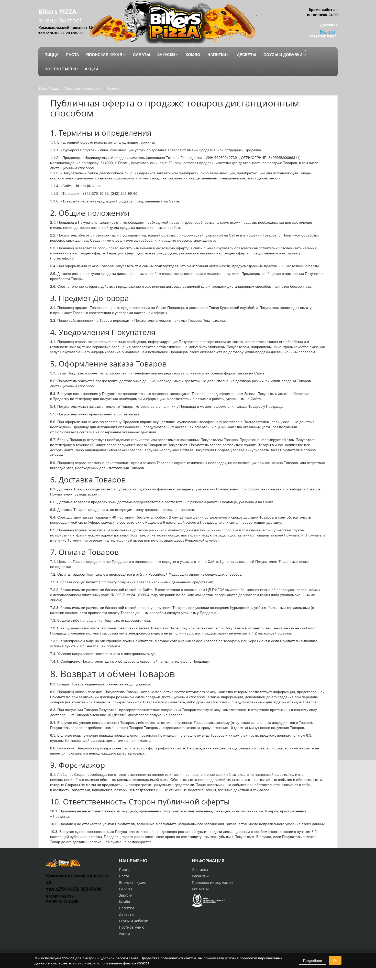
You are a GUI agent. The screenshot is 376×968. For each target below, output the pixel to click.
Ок (335, 960)
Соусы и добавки (133, 920)
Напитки (126, 908)
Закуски (125, 895)
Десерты (126, 914)
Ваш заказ (327, 31)
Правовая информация (212, 882)
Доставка (200, 869)
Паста (124, 876)
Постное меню (132, 927)
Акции (124, 933)
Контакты (200, 888)
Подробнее (312, 960)
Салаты (125, 888)
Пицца (124, 869)
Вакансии (200, 876)
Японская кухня (132, 882)
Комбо (124, 901)
